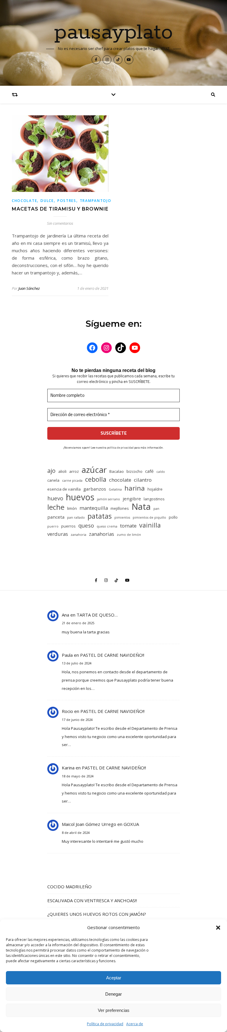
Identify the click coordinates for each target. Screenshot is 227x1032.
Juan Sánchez (29, 288)
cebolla (95, 479)
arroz (74, 471)
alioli (62, 471)
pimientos (122, 517)
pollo (173, 517)
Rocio (67, 711)
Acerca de (134, 1023)
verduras (57, 533)
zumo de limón (129, 535)
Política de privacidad (105, 1023)
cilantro (143, 479)
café (149, 471)
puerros (68, 526)
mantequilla (94, 507)
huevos (80, 497)
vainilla (150, 525)
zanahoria (78, 535)
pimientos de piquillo (149, 517)
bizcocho (134, 471)
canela (53, 480)
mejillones (120, 508)
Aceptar (113, 977)
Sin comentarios (60, 223)
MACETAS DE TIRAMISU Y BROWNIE (60, 209)
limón (72, 508)
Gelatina (115, 489)
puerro (53, 526)
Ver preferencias (113, 1010)
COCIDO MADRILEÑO (69, 886)
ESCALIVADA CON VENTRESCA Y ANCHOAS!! (92, 900)
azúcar (94, 469)
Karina (68, 768)
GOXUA (131, 824)
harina (134, 488)
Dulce (47, 200)
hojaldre (155, 489)
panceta (55, 517)
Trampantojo (95, 200)
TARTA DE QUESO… (97, 615)
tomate (128, 525)
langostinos (154, 499)
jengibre (132, 499)
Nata (141, 506)
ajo (51, 470)
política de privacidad (120, 447)
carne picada (72, 480)
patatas (99, 516)
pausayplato (113, 33)
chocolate (120, 479)
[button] (218, 928)
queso (86, 525)
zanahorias (101, 533)
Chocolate (24, 200)
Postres (66, 200)
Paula (67, 655)
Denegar (113, 994)
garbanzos (94, 489)
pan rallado (76, 517)
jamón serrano (108, 499)
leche (55, 507)
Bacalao (116, 471)
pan (156, 509)
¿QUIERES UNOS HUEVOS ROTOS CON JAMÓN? (96, 914)
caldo (160, 472)
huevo (55, 498)
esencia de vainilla (64, 489)
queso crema (107, 526)
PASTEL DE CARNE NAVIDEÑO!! (112, 655)
